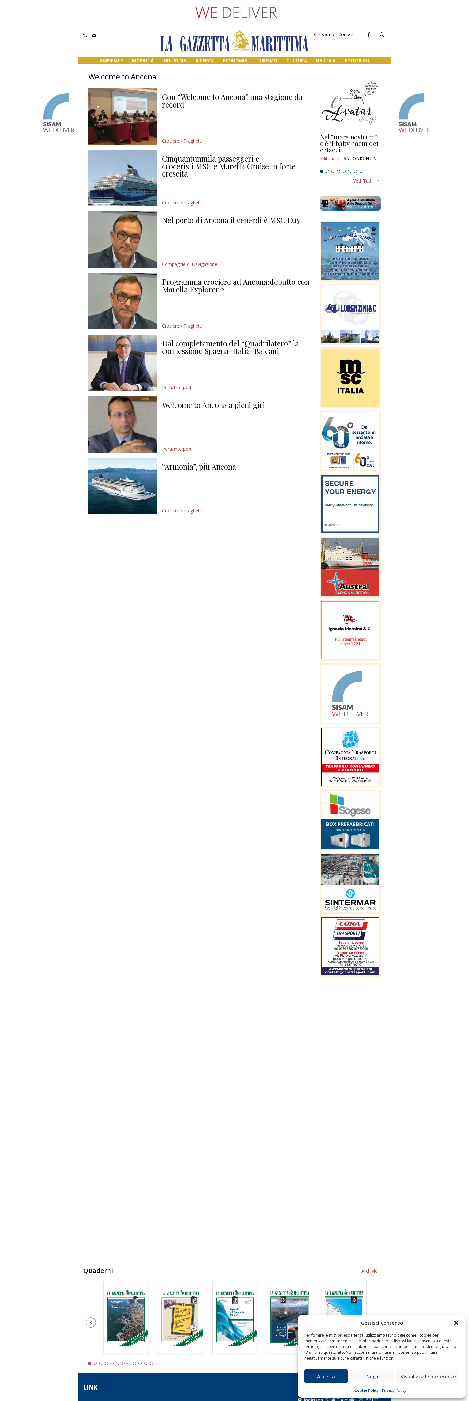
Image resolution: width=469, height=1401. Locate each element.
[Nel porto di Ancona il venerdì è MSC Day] (122, 239)
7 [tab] (355, 171)
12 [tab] (151, 1363)
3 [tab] (333, 171)
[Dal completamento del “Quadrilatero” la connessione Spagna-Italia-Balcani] (122, 363)
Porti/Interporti (177, 387)
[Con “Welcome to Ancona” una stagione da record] (122, 116)
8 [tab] (361, 171)
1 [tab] (321, 171)
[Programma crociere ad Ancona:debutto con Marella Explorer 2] (122, 301)
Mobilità (142, 60)
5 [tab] (344, 171)
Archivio (369, 1271)
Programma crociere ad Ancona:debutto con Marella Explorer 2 (235, 285)
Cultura (297, 60)
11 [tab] (145, 1363)
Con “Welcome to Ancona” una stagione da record (232, 100)
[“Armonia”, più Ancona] (122, 486)
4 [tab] (338, 171)
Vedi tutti (363, 181)
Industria (174, 60)
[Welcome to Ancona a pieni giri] (122, 424)
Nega (372, 1376)
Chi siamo (324, 34)
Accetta (326, 1376)
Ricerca (205, 60)
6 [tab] (349, 171)
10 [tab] (140, 1363)
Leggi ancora (350, 150)
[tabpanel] (350, 150)
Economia (235, 60)
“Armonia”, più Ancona (199, 466)
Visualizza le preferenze (428, 1376)
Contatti (346, 34)
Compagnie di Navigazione (189, 264)
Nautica (326, 60)
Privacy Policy (394, 1390)
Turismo (267, 60)
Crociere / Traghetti (182, 141)
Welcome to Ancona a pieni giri (213, 405)
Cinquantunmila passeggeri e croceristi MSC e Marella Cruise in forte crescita (228, 165)
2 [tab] (327, 171)
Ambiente (111, 60)
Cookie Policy (366, 1390)
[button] (456, 1323)
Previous (91, 1322)
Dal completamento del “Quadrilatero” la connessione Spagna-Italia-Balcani (230, 347)
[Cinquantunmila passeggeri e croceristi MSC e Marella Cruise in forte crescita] (122, 178)
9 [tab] (134, 1363)
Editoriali (357, 60)
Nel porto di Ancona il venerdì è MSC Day (231, 220)
